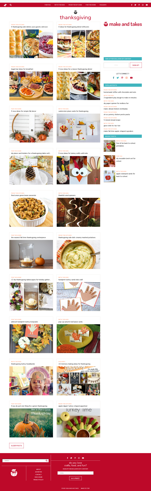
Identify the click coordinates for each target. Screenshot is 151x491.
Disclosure (38, 477)
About (38, 469)
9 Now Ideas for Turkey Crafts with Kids (73, 153)
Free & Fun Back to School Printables (125, 144)
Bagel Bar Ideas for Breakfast (22, 69)
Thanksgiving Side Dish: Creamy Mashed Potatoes (77, 237)
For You (119, 156)
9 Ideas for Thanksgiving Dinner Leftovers (73, 27)
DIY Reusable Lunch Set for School (125, 159)
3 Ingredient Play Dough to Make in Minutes (120, 97)
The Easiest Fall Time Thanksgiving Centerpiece (28, 237)
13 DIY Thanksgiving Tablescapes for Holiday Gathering (31, 279)
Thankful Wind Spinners (67, 195)
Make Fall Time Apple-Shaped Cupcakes (118, 131)
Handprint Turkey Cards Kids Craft (70, 279)
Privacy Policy (38, 479)
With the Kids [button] (59, 5)
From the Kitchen (17, 24)
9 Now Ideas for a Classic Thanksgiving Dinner (75, 69)
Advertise (38, 472)
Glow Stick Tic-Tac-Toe (112, 125)
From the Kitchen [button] (75, 5)
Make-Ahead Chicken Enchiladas (116, 109)
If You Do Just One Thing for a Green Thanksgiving (29, 406)
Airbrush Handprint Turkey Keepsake (24, 322)
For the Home (16, 109)
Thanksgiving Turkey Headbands (23, 364)
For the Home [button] (91, 5)
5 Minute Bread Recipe (112, 120)
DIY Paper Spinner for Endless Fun (116, 103)
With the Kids (63, 109)
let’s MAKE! (75, 478)
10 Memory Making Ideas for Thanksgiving (74, 364)
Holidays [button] (103, 5)
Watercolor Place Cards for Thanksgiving (73, 111)
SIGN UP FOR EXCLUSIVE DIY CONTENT (75, 469)
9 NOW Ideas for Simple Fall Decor (23, 111)
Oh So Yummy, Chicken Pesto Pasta (117, 114)
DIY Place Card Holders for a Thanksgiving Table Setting (31, 153)
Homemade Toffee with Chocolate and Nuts (120, 92)
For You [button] (48, 5)
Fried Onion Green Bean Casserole (23, 195)
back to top (85, 488)
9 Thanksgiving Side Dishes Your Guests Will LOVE (29, 27)
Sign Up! (135, 65)
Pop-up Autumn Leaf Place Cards (70, 322)
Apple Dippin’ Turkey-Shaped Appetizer (72, 406)
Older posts (16, 445)
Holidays (61, 361)
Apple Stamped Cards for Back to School (125, 175)
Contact (38, 474)
